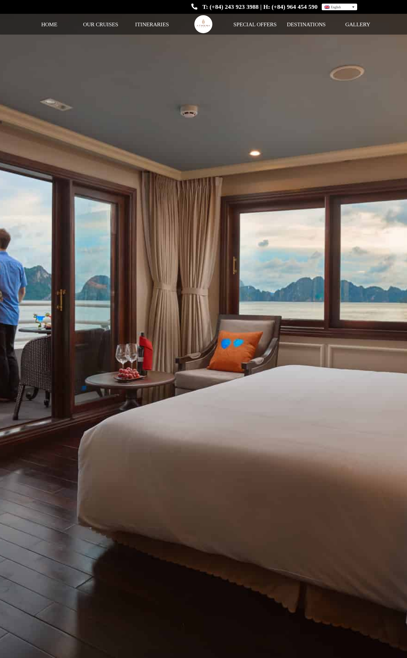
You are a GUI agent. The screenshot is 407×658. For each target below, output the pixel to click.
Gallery (357, 24)
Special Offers (255, 24)
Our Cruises (100, 24)
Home (49, 24)
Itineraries (152, 24)
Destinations (306, 24)
